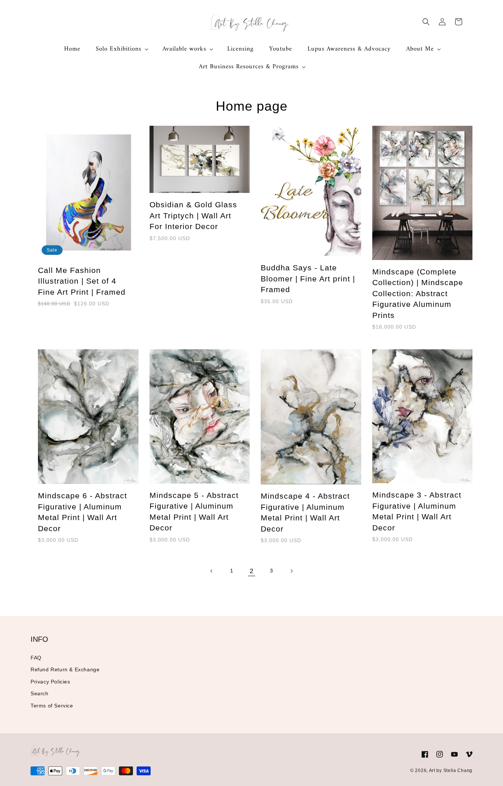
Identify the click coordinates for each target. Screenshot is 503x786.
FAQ (36, 658)
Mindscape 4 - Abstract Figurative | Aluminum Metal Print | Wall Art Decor (305, 512)
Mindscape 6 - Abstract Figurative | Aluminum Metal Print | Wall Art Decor (82, 511)
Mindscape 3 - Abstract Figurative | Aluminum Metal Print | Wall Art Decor (416, 511)
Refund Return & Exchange (65, 669)
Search (40, 693)
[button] (121, 49)
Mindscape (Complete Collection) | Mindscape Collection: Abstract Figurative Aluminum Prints (417, 293)
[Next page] (291, 571)
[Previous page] (212, 571)
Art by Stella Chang (450, 770)
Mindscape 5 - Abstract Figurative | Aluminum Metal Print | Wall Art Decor (194, 511)
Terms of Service (52, 706)
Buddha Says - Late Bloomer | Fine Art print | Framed (308, 278)
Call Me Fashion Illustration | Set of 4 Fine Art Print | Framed (82, 281)
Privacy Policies (50, 682)
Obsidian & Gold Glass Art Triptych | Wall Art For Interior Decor (193, 215)
